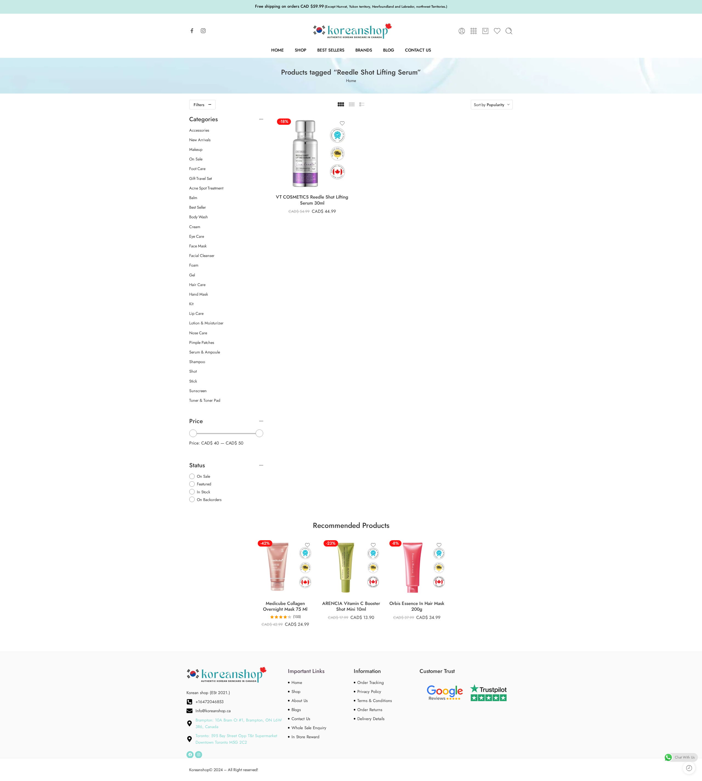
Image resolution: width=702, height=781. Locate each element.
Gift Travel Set (200, 178)
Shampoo (197, 361)
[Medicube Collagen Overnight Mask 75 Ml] (285, 567)
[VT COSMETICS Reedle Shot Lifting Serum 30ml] (312, 154)
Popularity (495, 104)
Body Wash (198, 217)
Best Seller (197, 207)
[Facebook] (190, 754)
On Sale (195, 159)
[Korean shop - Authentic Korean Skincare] (351, 31)
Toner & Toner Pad (204, 400)
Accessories (199, 130)
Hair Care (197, 284)
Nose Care (198, 333)
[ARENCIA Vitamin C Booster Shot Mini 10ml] (351, 567)
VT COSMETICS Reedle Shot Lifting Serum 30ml (312, 200)
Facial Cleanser (201, 255)
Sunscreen (198, 391)
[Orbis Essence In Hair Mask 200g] (417, 567)
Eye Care (196, 236)
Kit (191, 304)
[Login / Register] (462, 31)
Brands (363, 50)
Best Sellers (330, 50)
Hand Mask (198, 294)
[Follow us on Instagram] (203, 31)
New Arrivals (200, 140)
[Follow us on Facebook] (192, 30)
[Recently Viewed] (689, 768)
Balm (193, 197)
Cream (194, 227)
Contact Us (418, 50)
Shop (300, 50)
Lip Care (196, 313)
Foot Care (197, 168)
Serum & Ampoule (204, 352)
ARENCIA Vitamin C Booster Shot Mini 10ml (351, 606)
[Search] (509, 31)
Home (277, 50)
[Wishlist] (342, 123)
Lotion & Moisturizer (206, 323)
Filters (199, 104)
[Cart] (485, 31)
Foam (193, 265)
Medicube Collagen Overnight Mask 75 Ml (285, 606)
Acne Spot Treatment (206, 188)
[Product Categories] (473, 31)
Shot (193, 371)
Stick (193, 381)
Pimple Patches (201, 342)
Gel (192, 275)
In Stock (203, 492)
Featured (204, 484)
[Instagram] (198, 754)
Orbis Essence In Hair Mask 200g (416, 606)
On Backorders (209, 499)
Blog (388, 50)
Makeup (195, 149)
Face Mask (197, 246)
